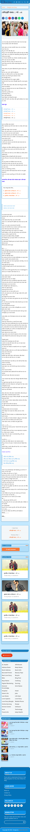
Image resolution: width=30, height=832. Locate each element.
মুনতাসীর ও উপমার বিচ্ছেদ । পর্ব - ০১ (11, 573)
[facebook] (14, 2)
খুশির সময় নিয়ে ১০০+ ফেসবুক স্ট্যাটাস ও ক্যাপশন (18, 747)
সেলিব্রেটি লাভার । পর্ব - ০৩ (9, 113)
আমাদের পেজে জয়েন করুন (8, 208)
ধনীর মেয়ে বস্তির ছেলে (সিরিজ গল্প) (11, 459)
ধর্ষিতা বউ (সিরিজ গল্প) (8, 456)
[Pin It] (9, 18)
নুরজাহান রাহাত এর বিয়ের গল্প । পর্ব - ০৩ (13, 190)
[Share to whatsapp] (19, 18)
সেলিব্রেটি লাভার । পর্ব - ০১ (9, 109)
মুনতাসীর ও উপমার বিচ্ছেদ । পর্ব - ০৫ (12, 195)
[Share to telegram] (22, 18)
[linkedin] (15, 805)
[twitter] (18, 805)
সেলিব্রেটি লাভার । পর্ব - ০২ (9, 111)
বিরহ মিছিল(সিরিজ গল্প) (8, 463)
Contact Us (7, 793)
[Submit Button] (24, 822)
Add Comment (12, 549)
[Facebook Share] (3, 18)
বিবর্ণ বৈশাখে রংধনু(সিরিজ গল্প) (10, 461)
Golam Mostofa (23, 830)
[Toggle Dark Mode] (22, 2)
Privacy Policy (7, 795)
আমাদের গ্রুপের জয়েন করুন (9, 206)
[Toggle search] (25, 2)
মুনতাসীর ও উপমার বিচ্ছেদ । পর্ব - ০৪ (11, 615)
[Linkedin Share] (13, 18)
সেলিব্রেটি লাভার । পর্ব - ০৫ (9, 115)
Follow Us (7, 655)
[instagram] (16, 2)
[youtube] (19, 2)
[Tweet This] (6, 18)
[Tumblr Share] (16, 18)
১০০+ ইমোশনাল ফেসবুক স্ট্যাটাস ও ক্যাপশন (17, 755)
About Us (6, 790)
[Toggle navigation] (27, 2)
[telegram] (12, 805)
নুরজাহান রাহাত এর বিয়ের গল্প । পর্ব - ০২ (12, 193)
